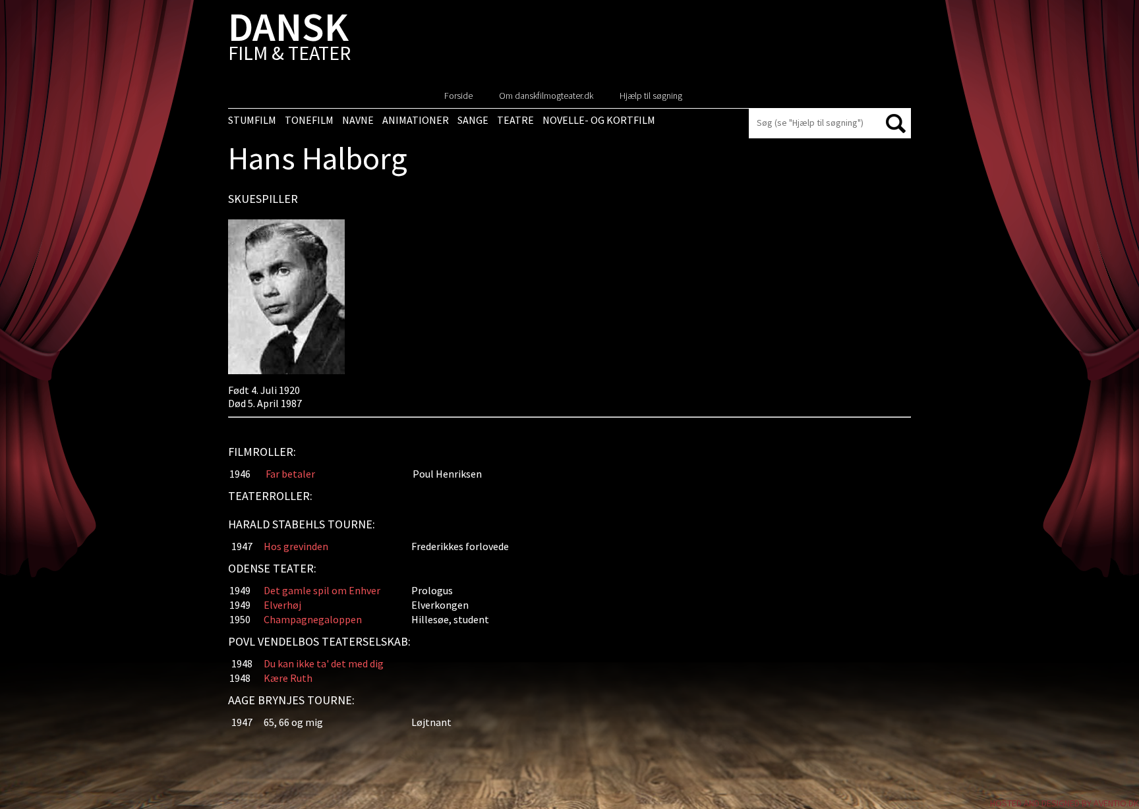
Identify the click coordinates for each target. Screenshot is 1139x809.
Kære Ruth (288, 677)
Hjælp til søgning (651, 95)
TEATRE (515, 119)
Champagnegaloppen (313, 619)
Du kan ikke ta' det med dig (324, 663)
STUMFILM (252, 119)
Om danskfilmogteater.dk (546, 95)
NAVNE (358, 119)
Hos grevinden (296, 546)
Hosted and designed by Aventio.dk (1064, 803)
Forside (458, 95)
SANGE (472, 119)
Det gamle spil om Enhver (322, 590)
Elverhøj (282, 604)
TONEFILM (309, 119)
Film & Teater (289, 39)
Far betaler (290, 473)
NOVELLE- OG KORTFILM (598, 119)
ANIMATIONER (415, 119)
